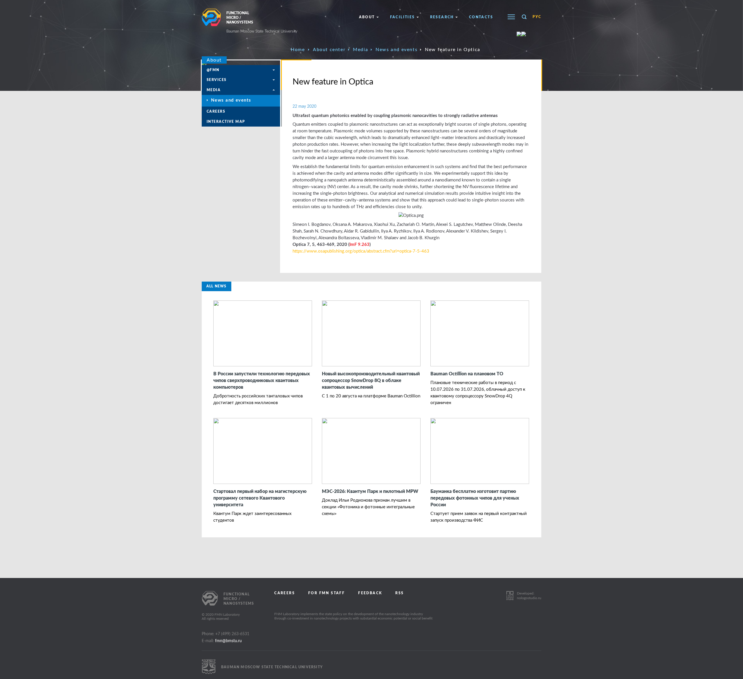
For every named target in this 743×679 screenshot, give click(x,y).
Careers (216, 111)
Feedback (370, 593)
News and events (396, 49)
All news (216, 286)
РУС (537, 17)
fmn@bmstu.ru (228, 641)
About (367, 17)
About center (329, 49)
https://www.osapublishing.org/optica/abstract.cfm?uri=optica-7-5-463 (361, 251)
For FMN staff (326, 593)
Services (217, 80)
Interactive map (226, 121)
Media (360, 49)
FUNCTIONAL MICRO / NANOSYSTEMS (261, 22)
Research (442, 17)
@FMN (213, 70)
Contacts (481, 17)
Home (298, 49)
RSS (399, 593)
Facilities (402, 17)
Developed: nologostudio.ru (529, 596)
